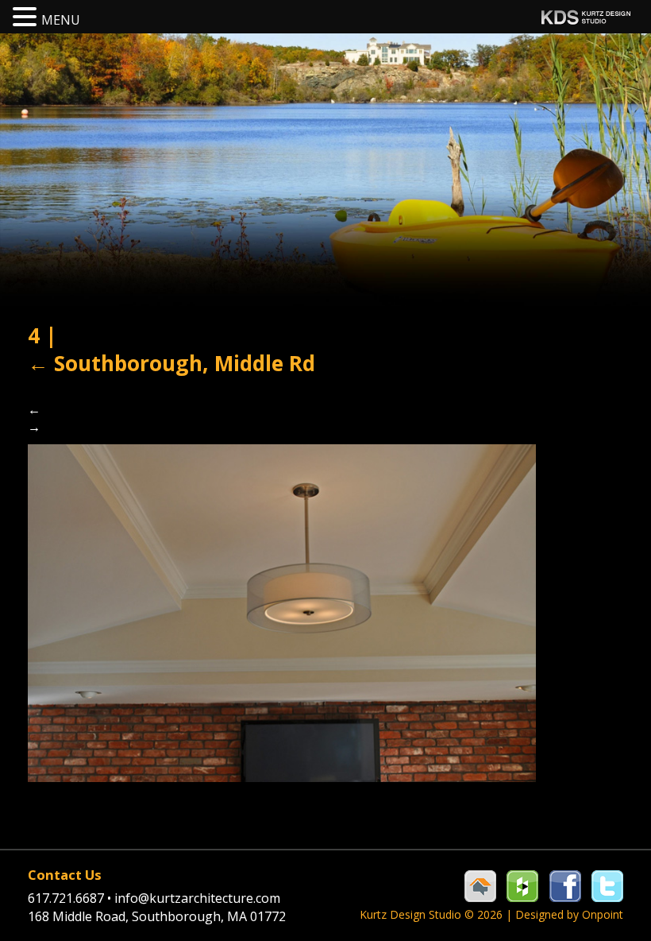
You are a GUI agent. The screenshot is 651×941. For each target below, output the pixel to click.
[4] (282, 612)
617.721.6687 (69, 898)
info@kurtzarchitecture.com (197, 898)
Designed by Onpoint (569, 914)
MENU (60, 20)
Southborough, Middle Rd (171, 363)
